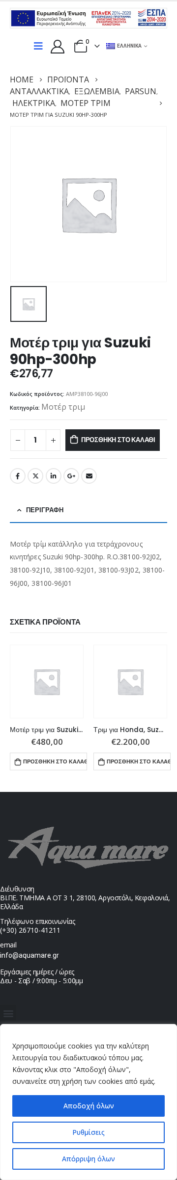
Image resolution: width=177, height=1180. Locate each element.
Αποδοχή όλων (88, 1105)
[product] (46, 681)
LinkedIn (53, 476)
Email (89, 476)
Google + (71, 476)
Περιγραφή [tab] (44, 510)
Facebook (18, 476)
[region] (88, 1102)
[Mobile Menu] (38, 46)
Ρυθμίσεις (88, 1132)
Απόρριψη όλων (88, 1158)
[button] (8, 1013)
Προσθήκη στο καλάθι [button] (55, 761)
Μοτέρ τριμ (63, 406)
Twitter (35, 476)
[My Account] (57, 46)
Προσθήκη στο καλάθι (118, 440)
